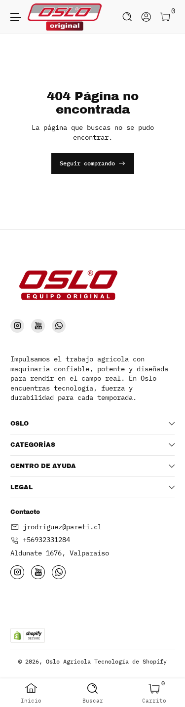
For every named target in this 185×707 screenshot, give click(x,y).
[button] (127, 17)
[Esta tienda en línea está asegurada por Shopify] (27, 635)
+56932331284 (46, 539)
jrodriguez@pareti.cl (62, 526)
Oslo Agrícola (68, 661)
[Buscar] (127, 17)
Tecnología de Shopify (130, 661)
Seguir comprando (87, 163)
